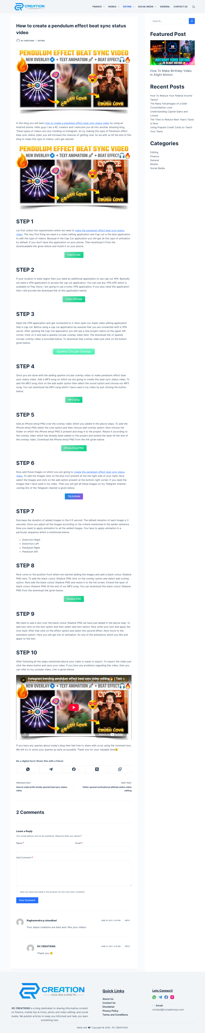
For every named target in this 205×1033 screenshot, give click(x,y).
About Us (107, 998)
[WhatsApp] (27, 769)
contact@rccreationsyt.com (168, 1009)
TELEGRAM (74, 496)
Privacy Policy (110, 1010)
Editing (127, 6)
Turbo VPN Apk (74, 299)
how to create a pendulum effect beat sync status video (77, 123)
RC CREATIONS (46, 946)
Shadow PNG (74, 598)
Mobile (112, 6)
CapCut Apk (73, 254)
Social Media (145, 6)
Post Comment (27, 900)
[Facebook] (73, 769)
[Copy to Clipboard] (120, 769)
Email (79, 843)
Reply (127, 920)
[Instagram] (172, 997)
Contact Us (180, 6)
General (165, 6)
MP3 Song (73, 399)
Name (20, 843)
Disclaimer (108, 1006)
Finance (97, 6)
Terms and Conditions (115, 1014)
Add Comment (24, 857)
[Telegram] (50, 769)
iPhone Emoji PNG (74, 448)
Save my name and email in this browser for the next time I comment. (52, 892)
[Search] (193, 7)
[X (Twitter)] (97, 769)
